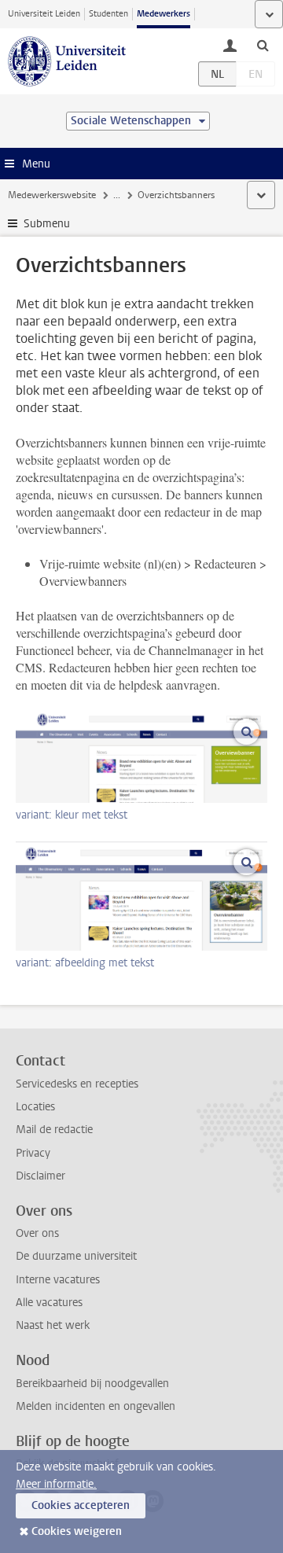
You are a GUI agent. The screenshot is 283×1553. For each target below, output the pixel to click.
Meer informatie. (56, 1484)
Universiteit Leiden (44, 14)
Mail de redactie (54, 1129)
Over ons (37, 1233)
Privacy (33, 1153)
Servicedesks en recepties (77, 1083)
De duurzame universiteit (76, 1256)
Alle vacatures (49, 1302)
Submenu (47, 223)
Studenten (108, 14)
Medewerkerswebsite (52, 195)
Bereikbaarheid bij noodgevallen (92, 1383)
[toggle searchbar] (262, 44)
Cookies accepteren (80, 1505)
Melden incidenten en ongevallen (95, 1406)
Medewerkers (163, 14)
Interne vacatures (58, 1279)
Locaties (35, 1106)
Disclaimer (40, 1175)
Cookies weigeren (76, 1531)
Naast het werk (53, 1325)
